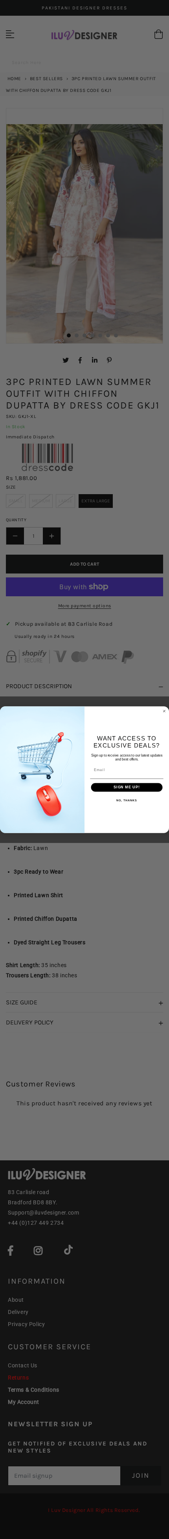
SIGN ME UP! (127, 787)
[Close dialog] (164, 710)
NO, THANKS (126, 800)
